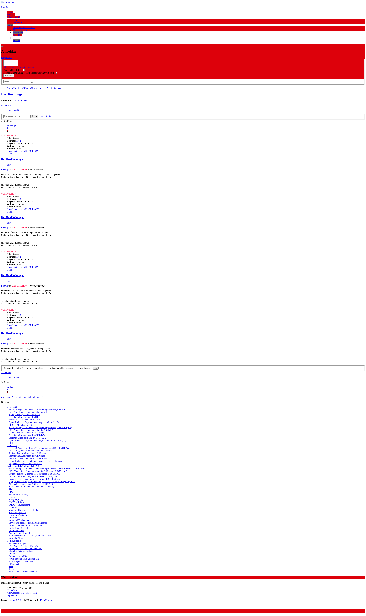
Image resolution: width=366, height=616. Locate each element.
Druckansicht (13, 110)
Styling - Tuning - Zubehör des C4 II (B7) (27, 432)
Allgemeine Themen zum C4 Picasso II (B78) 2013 (32, 484)
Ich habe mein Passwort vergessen (18, 67)
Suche (34, 116)
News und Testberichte (19, 520)
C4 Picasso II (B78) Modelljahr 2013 (23, 466)
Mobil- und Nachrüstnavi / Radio (23, 510)
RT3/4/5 (12, 497)
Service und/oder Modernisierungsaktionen (28, 523)
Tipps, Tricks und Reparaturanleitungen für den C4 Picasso (35, 461)
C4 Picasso (12, 445)
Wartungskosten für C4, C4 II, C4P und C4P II (30, 535)
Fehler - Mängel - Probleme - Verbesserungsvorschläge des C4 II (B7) (40, 427)
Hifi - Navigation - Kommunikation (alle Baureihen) (30, 486)
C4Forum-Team (20, 100)
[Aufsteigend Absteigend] (86, 368)
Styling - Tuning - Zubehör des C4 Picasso (28, 453)
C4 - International (16, 530)
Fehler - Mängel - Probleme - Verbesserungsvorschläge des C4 (37, 409)
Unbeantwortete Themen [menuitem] (24, 27)
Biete (11, 566)
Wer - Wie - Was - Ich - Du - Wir (23, 546)
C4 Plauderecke (14, 541)
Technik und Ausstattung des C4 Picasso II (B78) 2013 (33, 476)
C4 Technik (12, 407)
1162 (18, 141)
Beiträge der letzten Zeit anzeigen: (19, 368)
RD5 (11, 492)
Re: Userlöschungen (12, 159)
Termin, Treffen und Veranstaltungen (25, 525)
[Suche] (31, 82)
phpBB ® (17, 600)
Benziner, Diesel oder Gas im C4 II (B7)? (27, 438)
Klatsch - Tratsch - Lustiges (21, 551)
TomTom (13, 507)
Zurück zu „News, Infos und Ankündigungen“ (22, 397)
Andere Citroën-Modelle (20, 533)
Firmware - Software (18, 515)
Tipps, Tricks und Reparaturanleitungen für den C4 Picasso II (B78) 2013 (42, 481)
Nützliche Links (16, 538)
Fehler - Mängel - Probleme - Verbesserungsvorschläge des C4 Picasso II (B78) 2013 (47, 468)
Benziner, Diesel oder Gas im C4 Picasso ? (28, 458)
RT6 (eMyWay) (16, 499)
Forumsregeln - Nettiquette (21, 561)
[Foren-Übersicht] (7, 2)
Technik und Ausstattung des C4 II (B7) (27, 435)
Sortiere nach (55, 368)
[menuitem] (18, 32)
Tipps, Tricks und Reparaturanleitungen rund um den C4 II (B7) (37, 440)
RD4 (11, 489)
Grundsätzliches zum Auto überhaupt (25, 548)
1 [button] (7, 128)
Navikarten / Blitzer (17, 512)
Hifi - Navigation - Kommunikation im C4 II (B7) (31, 430)
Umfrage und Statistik (18, 528)
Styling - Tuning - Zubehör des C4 (24, 414)
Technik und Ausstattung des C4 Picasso (27, 456)
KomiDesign (46, 600)
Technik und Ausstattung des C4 (23, 417)
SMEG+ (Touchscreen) (19, 505)
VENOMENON (8, 135)
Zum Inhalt (6, 7)
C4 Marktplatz (13, 564)
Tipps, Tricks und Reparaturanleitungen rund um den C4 (34, 422)
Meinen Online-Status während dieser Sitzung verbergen (29, 73)
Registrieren (6, 57)
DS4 (11, 443)
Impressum (12, 595)
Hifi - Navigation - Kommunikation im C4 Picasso (31, 450)
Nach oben (12, 590)
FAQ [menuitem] (15, 20)
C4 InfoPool (12, 517)
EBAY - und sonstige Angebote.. (23, 571)
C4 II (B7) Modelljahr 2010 (19, 425)
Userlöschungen (12, 94)
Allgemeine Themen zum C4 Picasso (25, 463)
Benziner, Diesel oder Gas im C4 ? (24, 419)
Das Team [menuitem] (17, 22)
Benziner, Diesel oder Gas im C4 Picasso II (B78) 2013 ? (34, 479)
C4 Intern (11, 553)
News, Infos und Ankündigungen (24, 559)
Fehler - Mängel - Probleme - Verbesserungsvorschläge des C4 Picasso (40, 448)
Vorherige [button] (11, 125)
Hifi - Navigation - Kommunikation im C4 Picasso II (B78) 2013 (38, 471)
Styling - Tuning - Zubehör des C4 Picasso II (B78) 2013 (34, 474)
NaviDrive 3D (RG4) (18, 494)
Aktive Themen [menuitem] (20, 30)
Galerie (10, 12)
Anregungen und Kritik (19, 556)
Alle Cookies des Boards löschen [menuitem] (22, 593)
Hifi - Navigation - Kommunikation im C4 (28, 412)
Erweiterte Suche (46, 116)
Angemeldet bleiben (12, 70)
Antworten (6, 105)
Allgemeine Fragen (17, 543)
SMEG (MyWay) (17, 502)
